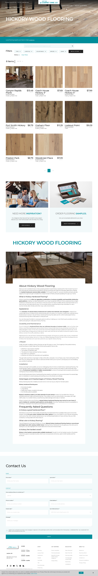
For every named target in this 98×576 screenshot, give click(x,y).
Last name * (52, 477)
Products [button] (8, 7)
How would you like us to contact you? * (15, 492)
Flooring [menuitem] (40, 550)
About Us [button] (25, 7)
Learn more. (34, 573)
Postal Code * (9, 508)
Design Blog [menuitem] (54, 560)
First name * (8, 477)
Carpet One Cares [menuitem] (83, 555)
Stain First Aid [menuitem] (68, 553)
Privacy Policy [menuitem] (82, 562)
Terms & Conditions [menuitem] (84, 560)
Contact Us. (31, 40)
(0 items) (66, 9)
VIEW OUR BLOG (26, 225)
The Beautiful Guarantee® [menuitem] (68, 558)
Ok (81, 572)
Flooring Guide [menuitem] (68, 555)
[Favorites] (64, 9)
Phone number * (10, 500)
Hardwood (22, 11)
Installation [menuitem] (68, 564)
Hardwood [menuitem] (40, 555)
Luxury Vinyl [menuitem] (40, 553)
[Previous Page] (45, 170)
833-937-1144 (26, 2)
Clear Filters (24, 55)
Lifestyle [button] (27, 51)
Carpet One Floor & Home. (16, 568)
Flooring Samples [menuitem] (55, 553)
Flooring (16, 11)
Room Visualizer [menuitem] (55, 550)
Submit (49, 536)
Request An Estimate (81, 5)
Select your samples (70, 223)
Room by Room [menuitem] (83, 553)
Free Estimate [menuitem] (41, 565)
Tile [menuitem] (38, 562)
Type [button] (17, 51)
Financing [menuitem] (40, 567)
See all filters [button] (75, 51)
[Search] (72, 46)
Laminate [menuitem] (40, 560)
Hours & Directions (66, 5)
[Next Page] (53, 170)
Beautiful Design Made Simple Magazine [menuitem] (55, 557)
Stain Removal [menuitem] (68, 550)
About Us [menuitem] (81, 550)
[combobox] (47, 46)
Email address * (53, 500)
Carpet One (8, 11)
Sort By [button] (19, 61)
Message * (8, 517)
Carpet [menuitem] (39, 557)
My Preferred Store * (54, 508)
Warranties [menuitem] (68, 561)
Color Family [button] (40, 51)
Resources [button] (17, 7)
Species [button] (52, 51)
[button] (61, 9)
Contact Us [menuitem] (81, 557)
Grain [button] (62, 51)
